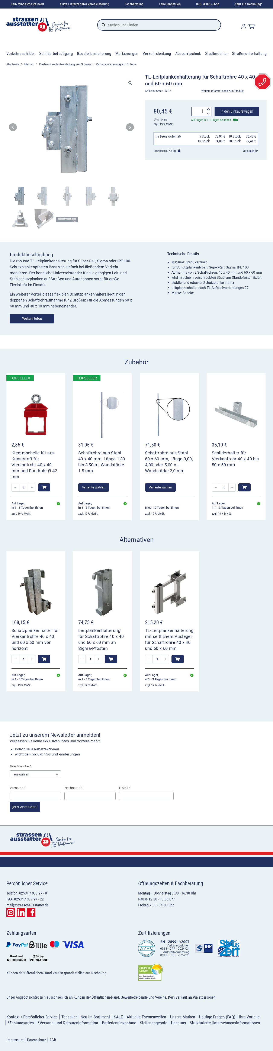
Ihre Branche (20, 766)
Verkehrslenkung (157, 53)
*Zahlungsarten (20, 1022)
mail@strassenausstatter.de (27, 905)
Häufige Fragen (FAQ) (217, 1016)
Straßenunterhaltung (249, 53)
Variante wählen (93, 487)
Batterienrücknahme (119, 1022)
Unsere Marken (182, 1016)
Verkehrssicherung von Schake (116, 64)
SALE (118, 1016)
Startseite (12, 64)
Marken (29, 64)
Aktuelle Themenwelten (146, 1016)
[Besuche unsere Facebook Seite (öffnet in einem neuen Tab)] (31, 912)
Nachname (73, 787)
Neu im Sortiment (95, 1016)
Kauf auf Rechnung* (248, 4)
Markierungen (126, 53)
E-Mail (125, 787)
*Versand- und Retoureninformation (68, 1022)
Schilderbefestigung (56, 53)
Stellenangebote (153, 1022)
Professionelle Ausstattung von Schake (65, 64)
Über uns (178, 1022)
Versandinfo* (250, 150)
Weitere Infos (32, 319)
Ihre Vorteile (249, 1016)
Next (130, 128)
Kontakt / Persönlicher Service (32, 1016)
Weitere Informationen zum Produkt (222, 91)
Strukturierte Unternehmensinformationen (225, 1022)
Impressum (14, 1040)
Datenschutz (36, 1040)
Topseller (69, 1016)
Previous (13, 128)
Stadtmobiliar (216, 53)
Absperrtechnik (188, 53)
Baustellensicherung (94, 53)
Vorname (18, 787)
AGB (52, 1040)
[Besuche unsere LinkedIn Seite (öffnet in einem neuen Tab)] (21, 912)
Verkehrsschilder (20, 53)
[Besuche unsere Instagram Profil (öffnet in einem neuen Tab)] (10, 912)
